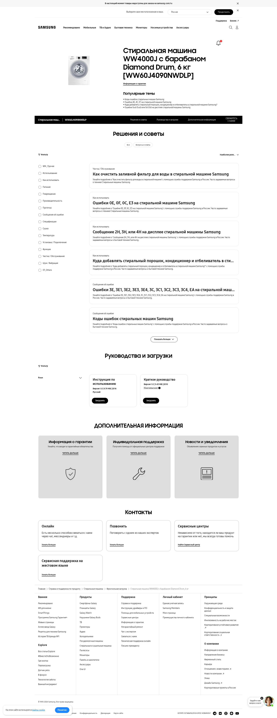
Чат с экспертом (128, 631)
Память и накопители (89, 660)
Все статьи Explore (46, 651)
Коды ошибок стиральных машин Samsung (144, 99)
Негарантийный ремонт (132, 627)
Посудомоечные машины (91, 641)
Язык (40, 378)
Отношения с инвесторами (216, 669)
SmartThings (43, 613)
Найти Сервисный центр (189, 545)
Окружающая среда (213, 603)
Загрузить (100, 400)
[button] (164, 175)
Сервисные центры (129, 617)
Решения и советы (138, 120)
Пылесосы (84, 650)
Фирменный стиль (212, 659)
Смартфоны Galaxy (88, 603)
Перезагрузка (44, 665)
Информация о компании (216, 650)
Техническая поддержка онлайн (136, 641)
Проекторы (85, 627)
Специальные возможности (217, 615)
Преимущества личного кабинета (178, 617)
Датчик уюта (43, 670)
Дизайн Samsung (212, 683)
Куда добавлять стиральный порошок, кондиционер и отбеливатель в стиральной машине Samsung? (171, 105)
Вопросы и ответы (143, 145)
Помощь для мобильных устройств (137, 613)
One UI (83, 669)
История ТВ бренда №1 (48, 636)
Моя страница (169, 613)
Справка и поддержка (131, 603)
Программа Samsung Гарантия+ (52, 617)
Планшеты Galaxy (88, 608)
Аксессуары (85, 664)
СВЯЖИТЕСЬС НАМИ (231, 119)
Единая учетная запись (173, 603)
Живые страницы (46, 622)
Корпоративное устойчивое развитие (221, 625)
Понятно (62, 710)
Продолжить (224, 12)
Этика (206, 678)
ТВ (81, 622)
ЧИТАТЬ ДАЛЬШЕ (70, 453)
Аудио (82, 631)
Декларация (105, 713)
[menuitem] (71, 27)
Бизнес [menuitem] (233, 21)
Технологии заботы (47, 679)
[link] (218, 43)
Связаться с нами (129, 636)
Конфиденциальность (88, 713)
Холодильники (86, 636)
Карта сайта (118, 713)
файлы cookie (38, 710)
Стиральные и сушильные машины (96, 646)
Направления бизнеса (214, 655)
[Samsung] (47, 27)
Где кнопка (43, 661)
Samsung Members (171, 608)
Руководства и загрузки (167, 120)
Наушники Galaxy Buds (90, 617)
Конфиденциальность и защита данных (218, 609)
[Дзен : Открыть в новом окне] (231, 713)
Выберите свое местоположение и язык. (144, 12)
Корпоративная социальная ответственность (217, 633)
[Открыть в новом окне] (214, 713)
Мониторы (84, 655)
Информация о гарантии (134, 83)
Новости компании (213, 673)
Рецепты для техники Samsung (52, 631)
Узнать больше (49, 545)
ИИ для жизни (44, 608)
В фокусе (42, 675)
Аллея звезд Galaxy (46, 627)
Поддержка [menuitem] (221, 21)
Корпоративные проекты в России (220, 688)
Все (128, 145)
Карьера (208, 664)
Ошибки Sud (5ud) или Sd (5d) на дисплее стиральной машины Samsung (157, 107)
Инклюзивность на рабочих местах (220, 620)
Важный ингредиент (47, 684)
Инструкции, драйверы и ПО (134, 608)
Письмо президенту (130, 646)
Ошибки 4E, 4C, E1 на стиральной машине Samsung (148, 102)
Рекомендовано (45, 603)
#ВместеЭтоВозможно (48, 656)
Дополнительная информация (202, 120)
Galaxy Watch (86, 613)
